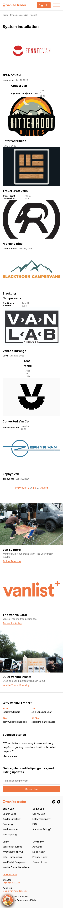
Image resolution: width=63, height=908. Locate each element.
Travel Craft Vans (15, 191)
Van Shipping (10, 834)
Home (5, 15)
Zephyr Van (11, 474)
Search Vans (9, 813)
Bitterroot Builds (14, 141)
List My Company (41, 819)
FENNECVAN (12, 75)
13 (40, 487)
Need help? (38, 851)
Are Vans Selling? (41, 829)
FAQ (34, 824)
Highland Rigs (12, 243)
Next (45, 487)
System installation (19, 15)
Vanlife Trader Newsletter (16, 867)
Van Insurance (10, 829)
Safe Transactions (12, 857)
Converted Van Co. (16, 421)
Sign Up (43, 5)
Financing (8, 824)
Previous (20, 487)
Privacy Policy (39, 857)
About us (37, 846)
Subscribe (31, 789)
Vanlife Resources (12, 846)
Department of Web (26, 900)
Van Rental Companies (14, 862)
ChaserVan (19, 85)
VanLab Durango (14, 351)
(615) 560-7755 (12, 882)
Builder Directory (12, 819)
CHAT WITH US (10, 874)
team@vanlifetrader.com (14, 891)
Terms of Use (39, 862)
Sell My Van (38, 813)
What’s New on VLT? (14, 851)
